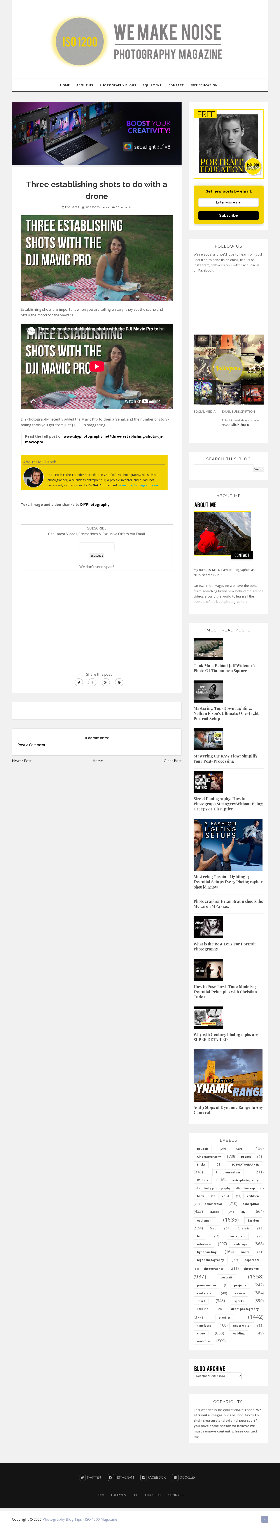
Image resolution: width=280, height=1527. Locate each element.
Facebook (156, 1478)
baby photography (217, 1188)
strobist (224, 1318)
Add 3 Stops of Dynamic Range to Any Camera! (228, 1110)
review (240, 1293)
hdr (199, 1236)
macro (245, 1252)
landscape (240, 1244)
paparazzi (252, 1260)
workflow (203, 1341)
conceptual (251, 1204)
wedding (239, 1333)
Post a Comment (31, 744)
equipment (205, 1220)
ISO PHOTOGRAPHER (245, 1164)
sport (201, 1301)
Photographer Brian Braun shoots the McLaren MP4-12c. (228, 904)
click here (240, 425)
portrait (226, 1277)
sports (239, 1301)
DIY (136, 1495)
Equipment (119, 1495)
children (253, 1196)
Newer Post (22, 760)
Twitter (93, 1478)
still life (202, 1309)
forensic (243, 1228)
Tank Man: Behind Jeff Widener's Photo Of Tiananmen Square (224, 668)
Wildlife (202, 1180)
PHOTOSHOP (153, 1495)
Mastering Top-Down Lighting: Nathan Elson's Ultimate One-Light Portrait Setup (226, 713)
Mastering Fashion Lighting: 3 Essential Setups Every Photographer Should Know (228, 882)
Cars (239, 1149)
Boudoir (202, 1149)
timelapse (204, 1325)
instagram (237, 1236)
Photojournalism (228, 1172)
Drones (246, 1157)
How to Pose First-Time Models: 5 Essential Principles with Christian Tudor (225, 991)
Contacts (175, 1495)
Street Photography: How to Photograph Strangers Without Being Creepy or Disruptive (228, 804)
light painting (207, 1252)
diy (243, 1212)
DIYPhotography (94, 504)
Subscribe (228, 215)
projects (240, 1285)
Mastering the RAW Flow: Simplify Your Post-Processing (225, 758)
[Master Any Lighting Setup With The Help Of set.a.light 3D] (97, 133)
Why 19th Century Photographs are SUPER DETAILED (226, 1037)
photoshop (251, 1269)
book (200, 1196)
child (225, 1196)
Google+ (186, 1478)
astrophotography (245, 1180)
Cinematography (209, 1157)
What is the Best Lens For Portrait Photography (225, 946)
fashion (253, 1220)
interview (204, 1244)
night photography (210, 1260)
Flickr (201, 1164)
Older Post (173, 760)
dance (214, 1212)
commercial (213, 1204)
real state (204, 1293)
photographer (213, 1269)
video (201, 1333)
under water (242, 1325)
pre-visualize (206, 1285)
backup (249, 1188)
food (213, 1228)
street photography (244, 1309)
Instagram (124, 1478)
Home (98, 760)
